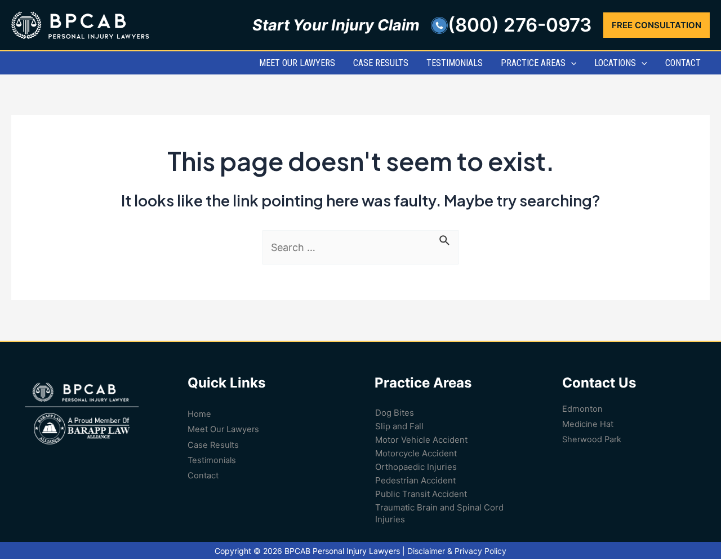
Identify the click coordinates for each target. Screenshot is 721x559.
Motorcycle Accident (416, 453)
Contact (203, 475)
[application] (571, 62)
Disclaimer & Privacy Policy (456, 551)
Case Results (213, 445)
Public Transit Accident (421, 493)
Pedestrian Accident (415, 480)
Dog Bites (394, 412)
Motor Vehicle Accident (421, 439)
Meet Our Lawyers (223, 429)
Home (199, 414)
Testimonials (212, 460)
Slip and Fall (399, 426)
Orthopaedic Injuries (416, 466)
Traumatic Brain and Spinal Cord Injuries (439, 513)
